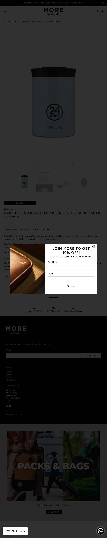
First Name (53, 262)
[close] (94, 246)
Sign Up (70, 286)
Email (51, 274)
